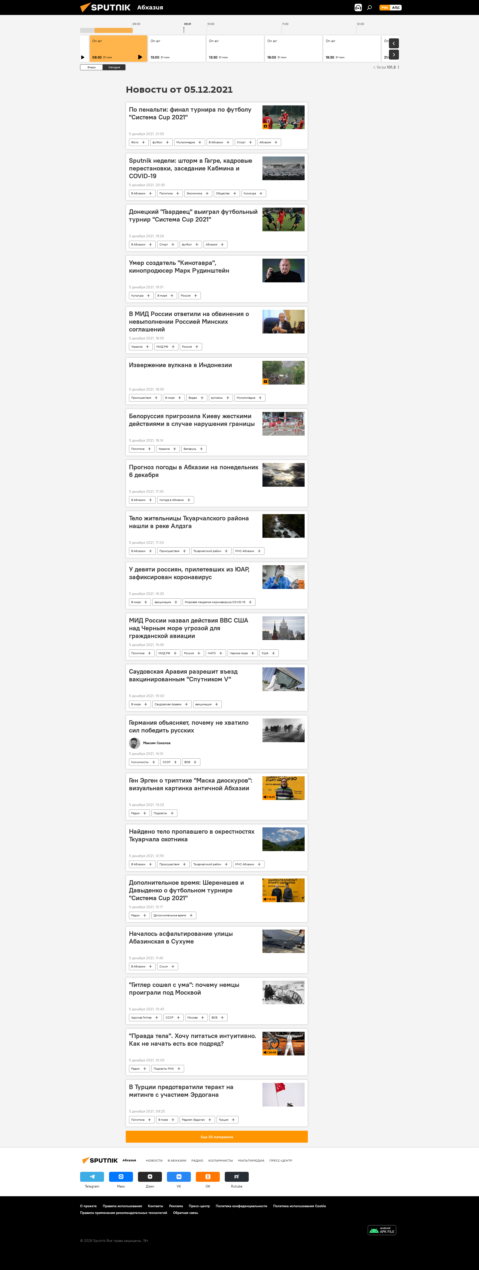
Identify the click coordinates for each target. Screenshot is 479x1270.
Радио (135, 813)
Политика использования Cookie (299, 1206)
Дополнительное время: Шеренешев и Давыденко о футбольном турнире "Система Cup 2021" (186, 890)
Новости (154, 1160)
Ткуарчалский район (207, 551)
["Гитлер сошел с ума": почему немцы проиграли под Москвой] (283, 992)
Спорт (241, 142)
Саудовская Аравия (168, 704)
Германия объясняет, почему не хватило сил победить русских (188, 726)
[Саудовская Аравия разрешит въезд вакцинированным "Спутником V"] (283, 679)
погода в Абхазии (171, 500)
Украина (136, 346)
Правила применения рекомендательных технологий (123, 1212)
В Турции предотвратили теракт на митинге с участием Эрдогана (181, 1091)
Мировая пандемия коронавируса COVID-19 (215, 602)
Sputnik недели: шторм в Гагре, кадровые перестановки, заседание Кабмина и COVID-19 (190, 168)
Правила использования (122, 1206)
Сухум (163, 966)
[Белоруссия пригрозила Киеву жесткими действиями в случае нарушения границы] (283, 424)
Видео (193, 397)
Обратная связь (185, 1212)
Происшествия (141, 397)
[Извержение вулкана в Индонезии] (283, 373)
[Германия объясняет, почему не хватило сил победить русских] (283, 730)
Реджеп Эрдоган (193, 1119)
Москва (192, 1017)
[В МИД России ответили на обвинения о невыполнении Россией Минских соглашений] (283, 321)
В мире (162, 295)
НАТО (212, 653)
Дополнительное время (170, 915)
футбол (157, 142)
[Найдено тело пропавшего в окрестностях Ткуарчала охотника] (283, 839)
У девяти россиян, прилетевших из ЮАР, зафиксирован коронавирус (189, 573)
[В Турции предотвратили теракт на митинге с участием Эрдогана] (283, 1095)
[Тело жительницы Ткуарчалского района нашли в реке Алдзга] (283, 526)
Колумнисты (140, 762)
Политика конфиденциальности (241, 1206)
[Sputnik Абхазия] (107, 13)
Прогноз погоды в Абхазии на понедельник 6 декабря (193, 471)
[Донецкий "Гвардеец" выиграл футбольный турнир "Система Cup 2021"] (283, 219)
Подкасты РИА (164, 1068)
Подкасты (160, 813)
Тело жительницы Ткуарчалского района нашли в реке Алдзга (189, 522)
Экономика (194, 193)
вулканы (217, 397)
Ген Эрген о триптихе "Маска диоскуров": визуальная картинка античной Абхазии (190, 784)
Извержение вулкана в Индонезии (180, 365)
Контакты (155, 1206)
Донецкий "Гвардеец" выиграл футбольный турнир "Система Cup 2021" (193, 215)
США (265, 653)
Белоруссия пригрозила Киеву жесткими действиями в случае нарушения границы (192, 420)
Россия (186, 295)
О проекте (88, 1206)
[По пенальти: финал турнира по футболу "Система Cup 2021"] (283, 117)
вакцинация (163, 602)
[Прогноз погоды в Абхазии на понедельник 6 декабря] (283, 475)
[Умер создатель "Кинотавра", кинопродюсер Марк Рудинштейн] (283, 270)
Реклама (176, 1206)
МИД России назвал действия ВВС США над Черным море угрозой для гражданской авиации (188, 628)
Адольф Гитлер (141, 1017)
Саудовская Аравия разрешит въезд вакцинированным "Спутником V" (183, 675)
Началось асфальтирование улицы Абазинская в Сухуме (181, 937)
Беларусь (190, 449)
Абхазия (265, 142)
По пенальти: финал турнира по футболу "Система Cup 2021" (190, 113)
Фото (134, 142)
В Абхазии (216, 142)
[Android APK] (382, 1230)
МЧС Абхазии (244, 551)
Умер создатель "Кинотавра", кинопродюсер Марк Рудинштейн (179, 266)
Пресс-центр (280, 1160)
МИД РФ (162, 346)
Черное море (239, 653)
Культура (250, 193)
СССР (166, 762)
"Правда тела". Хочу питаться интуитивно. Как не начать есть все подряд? (192, 1039)
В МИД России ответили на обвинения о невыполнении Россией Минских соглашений (189, 321)
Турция (223, 1119)
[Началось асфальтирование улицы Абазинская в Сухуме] (283, 941)
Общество (223, 193)
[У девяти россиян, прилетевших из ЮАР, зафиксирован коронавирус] (283, 577)
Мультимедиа (185, 142)
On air (97, 41)
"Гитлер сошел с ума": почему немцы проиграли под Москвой (184, 988)
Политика (166, 193)
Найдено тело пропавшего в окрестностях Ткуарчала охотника (191, 835)
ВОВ (187, 762)
